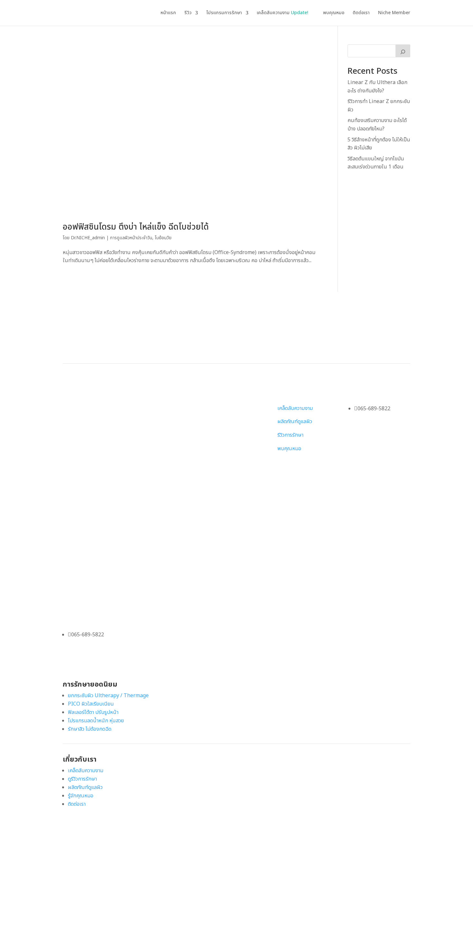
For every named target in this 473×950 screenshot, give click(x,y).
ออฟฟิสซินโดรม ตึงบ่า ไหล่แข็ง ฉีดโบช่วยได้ (136, 227)
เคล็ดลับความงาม (282, 13)
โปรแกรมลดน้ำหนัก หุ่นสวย (96, 721)
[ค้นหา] (402, 50)
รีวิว (187, 13)
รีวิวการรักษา (290, 435)
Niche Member (394, 13)
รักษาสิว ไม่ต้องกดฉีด (89, 729)
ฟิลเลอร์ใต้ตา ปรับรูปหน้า (93, 712)
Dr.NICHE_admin (88, 237)
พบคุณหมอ (333, 13)
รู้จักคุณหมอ (80, 796)
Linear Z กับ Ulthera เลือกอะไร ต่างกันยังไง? (377, 87)
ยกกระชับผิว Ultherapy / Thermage (108, 695)
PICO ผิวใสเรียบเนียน (91, 704)
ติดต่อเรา (361, 13)
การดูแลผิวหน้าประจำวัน (131, 237)
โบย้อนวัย (163, 237)
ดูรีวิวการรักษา (82, 779)
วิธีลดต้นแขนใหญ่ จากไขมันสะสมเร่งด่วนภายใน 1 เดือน (376, 163)
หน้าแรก (168, 13)
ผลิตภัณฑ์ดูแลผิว (294, 421)
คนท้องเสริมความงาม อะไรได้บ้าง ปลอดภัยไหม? (377, 125)
